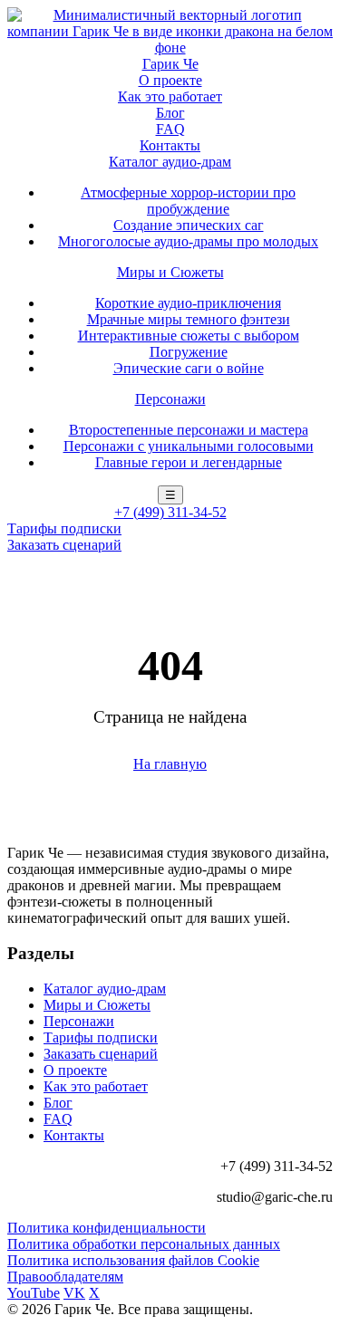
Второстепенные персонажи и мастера (188, 429)
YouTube (33, 1293)
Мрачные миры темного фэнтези (188, 319)
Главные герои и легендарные (188, 462)
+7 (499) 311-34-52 (170, 512)
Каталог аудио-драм (170, 161)
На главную (170, 764)
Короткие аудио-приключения (188, 303)
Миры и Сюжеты (170, 272)
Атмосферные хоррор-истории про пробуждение (188, 200)
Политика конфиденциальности (106, 1227)
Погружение (189, 352)
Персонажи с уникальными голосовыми (188, 446)
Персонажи (170, 399)
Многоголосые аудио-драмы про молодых (188, 241)
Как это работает (170, 96)
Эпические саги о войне (188, 368)
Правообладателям (65, 1276)
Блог (170, 112)
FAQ (170, 129)
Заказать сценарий (64, 544)
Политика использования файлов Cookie (133, 1260)
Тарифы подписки (64, 528)
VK (74, 1293)
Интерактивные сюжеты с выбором (188, 335)
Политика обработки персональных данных (143, 1244)
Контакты (170, 145)
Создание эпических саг (188, 225)
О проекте (170, 80)
